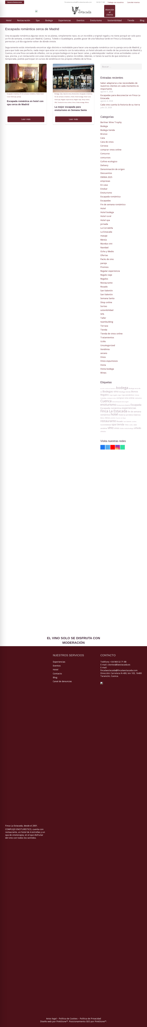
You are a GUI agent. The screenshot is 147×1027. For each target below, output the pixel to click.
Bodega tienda (107, 130)
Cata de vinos (67, 94)
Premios (104, 267)
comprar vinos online (110, 149)
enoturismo (108, 404)
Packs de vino (107, 259)
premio (113, 418)
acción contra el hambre (108, 388)
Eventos (57, 665)
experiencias (129, 408)
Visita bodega (80, 102)
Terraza (104, 325)
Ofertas (104, 255)
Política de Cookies (68, 1018)
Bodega (57, 94)
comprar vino (111, 398)
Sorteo (103, 306)
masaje (103, 235)
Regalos (104, 278)
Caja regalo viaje (115, 395)
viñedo (137, 428)
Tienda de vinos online (65, 102)
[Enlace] (36, 11)
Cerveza (104, 145)
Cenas (137, 395)
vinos (116, 428)
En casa (104, 184)
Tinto (127, 425)
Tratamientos (107, 337)
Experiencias (59, 661)
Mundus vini (106, 243)
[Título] (56, 11)
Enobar (103, 188)
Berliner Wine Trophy (111, 122)
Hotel (38, 94)
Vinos (74, 102)
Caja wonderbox (128, 395)
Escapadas (105, 200)
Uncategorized (107, 345)
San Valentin (106, 294)
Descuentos (106, 173)
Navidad (104, 247)
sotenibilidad (106, 310)
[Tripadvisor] (52, 11)
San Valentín (106, 290)
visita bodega (128, 428)
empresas (105, 181)
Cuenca (106, 401)
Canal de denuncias (62, 681)
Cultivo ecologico (108, 161)
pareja (19, 97)
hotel (114, 414)
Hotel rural (87, 97)
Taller (103, 318)
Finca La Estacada (113, 411)
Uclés (103, 341)
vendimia (103, 428)
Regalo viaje (77, 99)
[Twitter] (107, 447)
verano (103, 353)
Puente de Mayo (121, 418)
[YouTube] (44, 11)
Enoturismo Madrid (123, 405)
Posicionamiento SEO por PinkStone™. (88, 1021)
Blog (55, 677)
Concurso (105, 153)
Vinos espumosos (109, 361)
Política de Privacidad (90, 1018)
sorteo (134, 421)
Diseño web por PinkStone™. (54, 1021)
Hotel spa (13, 97)
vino (111, 428)
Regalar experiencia (67, 99)
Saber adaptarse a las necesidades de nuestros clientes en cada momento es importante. (119, 86)
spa (114, 424)
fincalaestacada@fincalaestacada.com (118, 670)
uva (135, 424)
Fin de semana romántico (28, 94)
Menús (103, 239)
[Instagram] (48, 11)
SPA (56, 102)
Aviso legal (51, 1018)
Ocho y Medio (107, 251)
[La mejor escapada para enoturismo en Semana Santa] (73, 65)
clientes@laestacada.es (118, 664)
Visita (103, 365)
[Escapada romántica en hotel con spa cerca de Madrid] (26, 65)
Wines (87, 102)
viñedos (103, 431)
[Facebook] (40, 11)
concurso (138, 398)
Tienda (103, 329)
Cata (61, 94)
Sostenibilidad (105, 425)
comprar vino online (125, 398)
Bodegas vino (111, 391)
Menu (102, 418)
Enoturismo (75, 94)
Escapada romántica (13, 94)
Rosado (104, 286)
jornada (104, 224)
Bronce (103, 134)
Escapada (136, 404)
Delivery (104, 165)
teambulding (106, 321)
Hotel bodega (79, 97)
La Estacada (106, 231)
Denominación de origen (112, 169)
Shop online (85, 99)
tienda (120, 424)
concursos (105, 157)
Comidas (103, 398)
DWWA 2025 (106, 177)
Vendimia (105, 349)
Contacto (57, 673)
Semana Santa (107, 298)
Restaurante (106, 282)
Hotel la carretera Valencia (129, 415)
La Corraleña (106, 228)
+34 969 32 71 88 (118, 661)
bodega (122, 387)
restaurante (108, 421)
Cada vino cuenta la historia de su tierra (120, 104)
